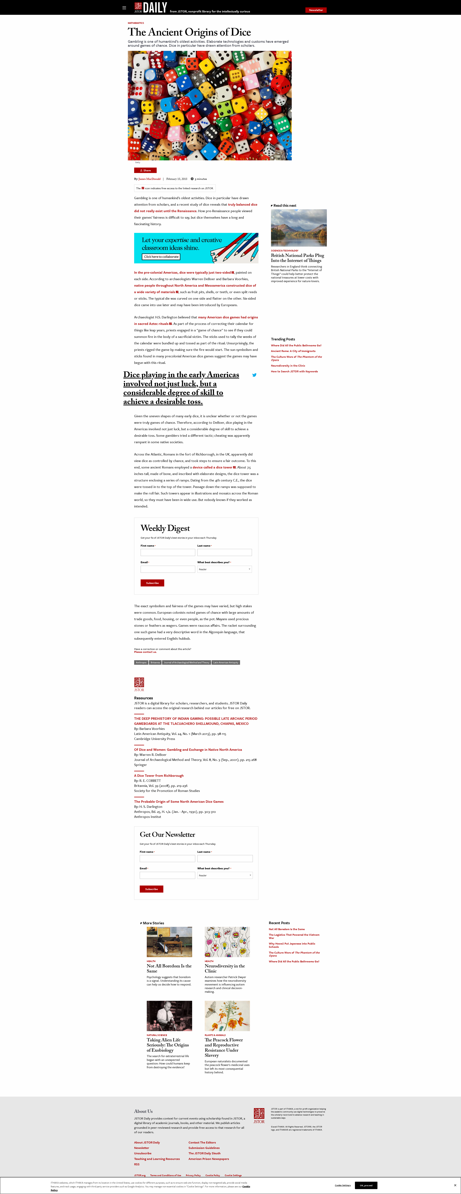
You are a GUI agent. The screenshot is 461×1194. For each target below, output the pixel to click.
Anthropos (141, 662)
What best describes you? (214, 562)
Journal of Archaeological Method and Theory (186, 662)
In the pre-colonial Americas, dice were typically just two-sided (182, 272)
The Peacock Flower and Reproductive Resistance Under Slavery (224, 1048)
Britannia (155, 662)
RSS (137, 1164)
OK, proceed (366, 1185)
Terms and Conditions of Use (165, 1175)
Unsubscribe (142, 1153)
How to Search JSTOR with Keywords (294, 371)
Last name (204, 545)
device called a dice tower (212, 467)
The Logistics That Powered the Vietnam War (294, 936)
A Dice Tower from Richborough (159, 775)
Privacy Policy (193, 1175)
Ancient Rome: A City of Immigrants (293, 351)
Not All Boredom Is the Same (169, 969)
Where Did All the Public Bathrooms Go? (296, 345)
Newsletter (316, 10)
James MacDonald (149, 179)
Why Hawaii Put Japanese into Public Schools (292, 945)
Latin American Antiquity (225, 662)
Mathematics (136, 23)
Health (151, 961)
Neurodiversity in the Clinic (288, 365)
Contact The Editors (202, 1142)
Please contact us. (145, 652)
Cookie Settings (233, 1175)
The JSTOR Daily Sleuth (205, 1153)
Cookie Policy (212, 1175)
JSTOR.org (140, 1175)
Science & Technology (284, 250)
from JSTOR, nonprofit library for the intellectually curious (210, 11)
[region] (230, 1185)
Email (145, 562)
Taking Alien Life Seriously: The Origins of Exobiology (168, 1046)
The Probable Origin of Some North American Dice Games (179, 801)
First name (148, 545)
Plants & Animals (215, 1035)
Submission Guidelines (204, 1147)
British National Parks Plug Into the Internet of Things (297, 258)
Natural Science (157, 1035)
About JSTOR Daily (147, 1142)
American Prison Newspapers (209, 1158)
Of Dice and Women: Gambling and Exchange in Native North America (188, 749)
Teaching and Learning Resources (157, 1158)
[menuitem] (316, 10)
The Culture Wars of (296, 358)
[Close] (455, 1185)
